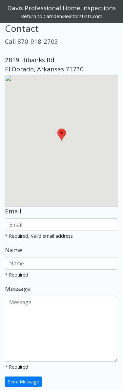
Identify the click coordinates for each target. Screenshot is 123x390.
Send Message (23, 381)
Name (14, 250)
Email (13, 211)
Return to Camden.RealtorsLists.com (61, 16)
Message (18, 288)
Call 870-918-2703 (31, 41)
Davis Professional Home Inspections (61, 8)
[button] (62, 134)
